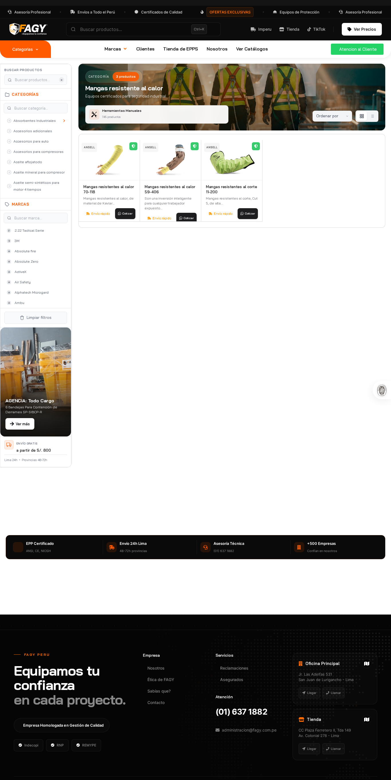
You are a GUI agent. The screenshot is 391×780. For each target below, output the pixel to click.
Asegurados (231, 679)
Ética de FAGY (160, 679)
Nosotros (156, 668)
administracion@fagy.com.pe (249, 730)
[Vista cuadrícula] (362, 116)
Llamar (336, 693)
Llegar (311, 693)
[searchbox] (143, 29)
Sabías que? (159, 691)
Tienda (293, 29)
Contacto (156, 702)
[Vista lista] (372, 116)
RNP (60, 745)
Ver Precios (365, 29)
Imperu (264, 29)
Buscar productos (23, 70)
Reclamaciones (234, 668)
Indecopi (31, 745)
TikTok (319, 29)
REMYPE (89, 745)
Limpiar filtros (39, 317)
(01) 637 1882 (241, 711)
